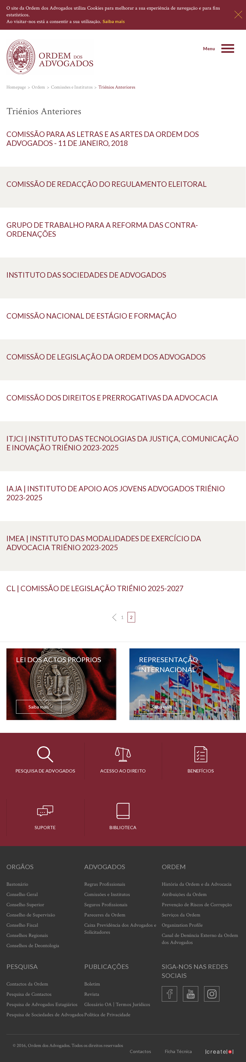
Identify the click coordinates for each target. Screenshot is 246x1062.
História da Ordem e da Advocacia (197, 884)
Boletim (92, 984)
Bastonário (17, 884)
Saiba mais (113, 21)
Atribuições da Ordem (184, 894)
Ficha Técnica (178, 1051)
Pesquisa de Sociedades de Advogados (45, 1014)
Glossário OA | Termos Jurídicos (117, 1004)
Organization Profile (182, 925)
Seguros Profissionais (105, 904)
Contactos (140, 1051)
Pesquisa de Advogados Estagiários (42, 1004)
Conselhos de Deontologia (32, 945)
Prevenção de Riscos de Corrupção (197, 904)
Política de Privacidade (107, 1014)
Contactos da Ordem (27, 984)
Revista (91, 994)
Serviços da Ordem (181, 915)
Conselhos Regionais (27, 935)
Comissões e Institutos (107, 894)
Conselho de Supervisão (30, 915)
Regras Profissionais (104, 884)
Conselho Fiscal (22, 925)
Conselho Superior (25, 904)
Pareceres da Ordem (105, 915)
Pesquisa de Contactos (29, 994)
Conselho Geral (22, 894)
